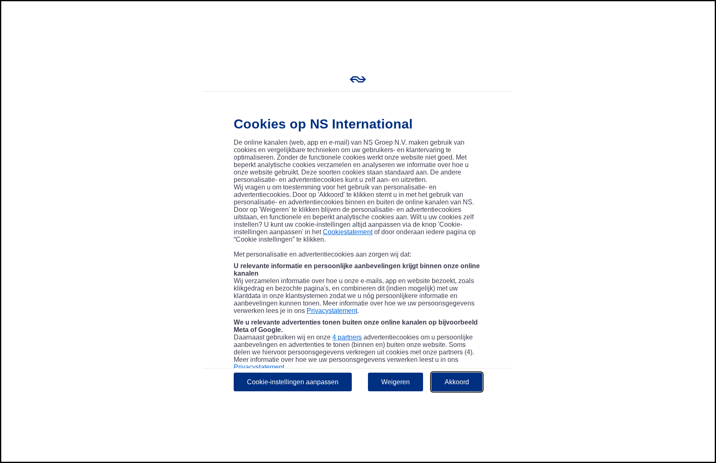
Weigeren (395, 381)
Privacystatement (332, 310)
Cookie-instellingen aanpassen (293, 381)
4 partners (347, 337)
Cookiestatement (348, 231)
